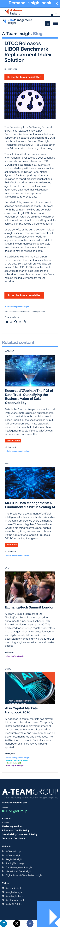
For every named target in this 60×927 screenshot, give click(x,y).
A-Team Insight (13, 855)
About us (7, 818)
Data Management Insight (18, 307)
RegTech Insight (14, 763)
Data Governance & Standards (17, 312)
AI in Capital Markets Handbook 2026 (21, 710)
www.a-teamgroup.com (14, 802)
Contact (6, 822)
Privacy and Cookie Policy (15, 830)
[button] (30, 3)
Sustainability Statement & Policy (20, 834)
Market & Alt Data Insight (18, 760)
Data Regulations (38, 312)
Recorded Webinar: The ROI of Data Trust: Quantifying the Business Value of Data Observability (29, 397)
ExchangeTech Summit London (29, 607)
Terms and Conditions (13, 838)
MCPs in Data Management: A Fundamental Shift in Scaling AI (30, 505)
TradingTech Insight (15, 656)
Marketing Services (12, 826)
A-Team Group (13, 851)
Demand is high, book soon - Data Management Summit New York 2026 (30, 3)
